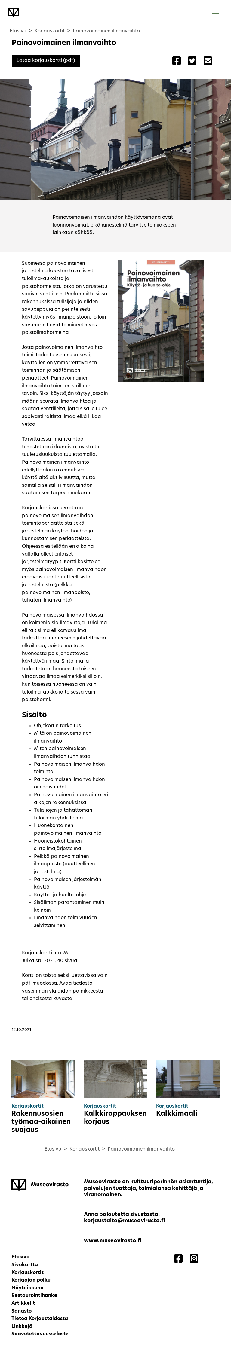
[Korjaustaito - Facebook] (178, 1259)
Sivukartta (24, 1265)
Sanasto (21, 1311)
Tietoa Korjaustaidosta (39, 1318)
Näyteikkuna (27, 1288)
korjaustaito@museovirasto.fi (124, 1221)
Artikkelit (23, 1303)
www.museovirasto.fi (113, 1240)
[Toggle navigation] (215, 12)
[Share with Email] (208, 61)
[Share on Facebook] (176, 61)
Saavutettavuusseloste (40, 1334)
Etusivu (18, 31)
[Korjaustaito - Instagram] (194, 1259)
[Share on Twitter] (192, 61)
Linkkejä (21, 1326)
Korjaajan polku (31, 1280)
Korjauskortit (50, 31)
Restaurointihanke (34, 1295)
